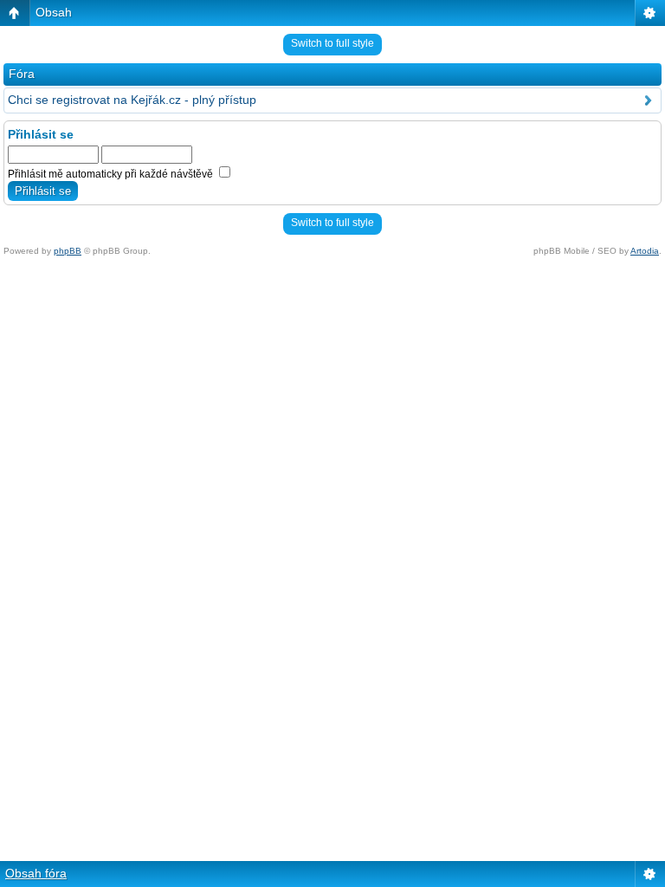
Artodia (644, 251)
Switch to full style (332, 43)
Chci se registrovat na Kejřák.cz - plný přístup (132, 100)
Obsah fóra (36, 873)
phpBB (67, 251)
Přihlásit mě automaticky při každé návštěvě (112, 174)
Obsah (54, 12)
